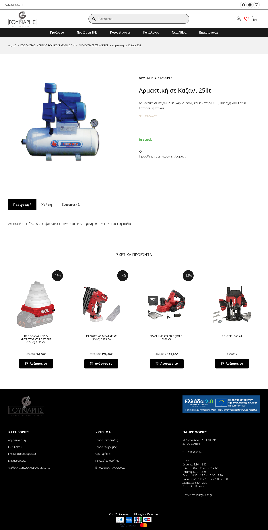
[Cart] (254, 19)
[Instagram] (256, 5)
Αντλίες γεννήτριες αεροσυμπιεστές (29, 467)
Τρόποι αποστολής (106, 440)
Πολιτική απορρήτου (107, 460)
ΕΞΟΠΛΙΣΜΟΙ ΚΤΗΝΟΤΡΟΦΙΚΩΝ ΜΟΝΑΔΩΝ (47, 45)
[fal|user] (240, 18)
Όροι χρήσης (102, 453)
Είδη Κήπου (15, 447)
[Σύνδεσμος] (22, 19)
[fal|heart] (247, 18)
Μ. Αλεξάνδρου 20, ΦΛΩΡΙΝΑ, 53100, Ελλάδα (199, 441)
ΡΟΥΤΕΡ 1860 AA (232, 336)
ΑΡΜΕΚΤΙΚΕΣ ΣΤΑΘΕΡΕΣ (93, 45)
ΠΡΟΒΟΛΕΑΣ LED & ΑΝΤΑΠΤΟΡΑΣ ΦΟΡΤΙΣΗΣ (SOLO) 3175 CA (36, 339)
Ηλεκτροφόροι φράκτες (22, 453)
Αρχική (12, 45)
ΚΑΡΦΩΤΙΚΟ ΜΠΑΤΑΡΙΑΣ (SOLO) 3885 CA (101, 337)
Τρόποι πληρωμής (105, 447)
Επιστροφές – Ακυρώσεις (110, 467)
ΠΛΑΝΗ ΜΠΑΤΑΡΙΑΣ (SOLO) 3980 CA (166, 337)
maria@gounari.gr (202, 495)
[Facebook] (243, 5)
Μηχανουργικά (17, 460)
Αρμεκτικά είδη (17, 440)
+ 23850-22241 (194, 452)
